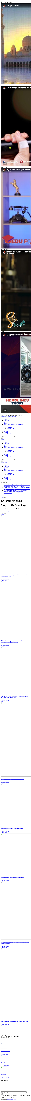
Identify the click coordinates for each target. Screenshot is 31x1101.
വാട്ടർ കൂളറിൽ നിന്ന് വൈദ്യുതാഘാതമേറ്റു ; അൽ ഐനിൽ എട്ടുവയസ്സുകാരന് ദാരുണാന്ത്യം (16, 492)
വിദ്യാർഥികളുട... (4, 1062)
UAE (2, 881)
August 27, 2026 (5, 579)
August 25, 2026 (5, 1024)
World (2, 701)
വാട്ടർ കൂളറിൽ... (4, 1074)
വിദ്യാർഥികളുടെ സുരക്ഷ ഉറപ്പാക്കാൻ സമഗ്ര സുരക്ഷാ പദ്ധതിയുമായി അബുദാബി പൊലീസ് (17, 488)
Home (2, 497)
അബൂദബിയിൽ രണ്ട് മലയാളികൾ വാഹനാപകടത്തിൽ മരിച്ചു (14, 1021)
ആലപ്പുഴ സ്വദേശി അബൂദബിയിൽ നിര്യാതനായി (12, 877)
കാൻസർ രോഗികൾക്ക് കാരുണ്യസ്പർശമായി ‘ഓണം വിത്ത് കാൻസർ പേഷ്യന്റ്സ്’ (17, 485)
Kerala (2, 514)
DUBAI (3, 646)
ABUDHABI (4, 580)
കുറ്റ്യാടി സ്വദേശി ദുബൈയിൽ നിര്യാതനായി (12, 828)
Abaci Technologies (11, 1099)
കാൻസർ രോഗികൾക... (5, 1051)
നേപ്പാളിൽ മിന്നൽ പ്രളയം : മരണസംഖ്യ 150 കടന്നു (12, 779)
